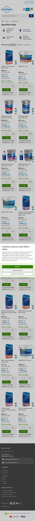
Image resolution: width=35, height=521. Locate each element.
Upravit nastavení (18, 270)
